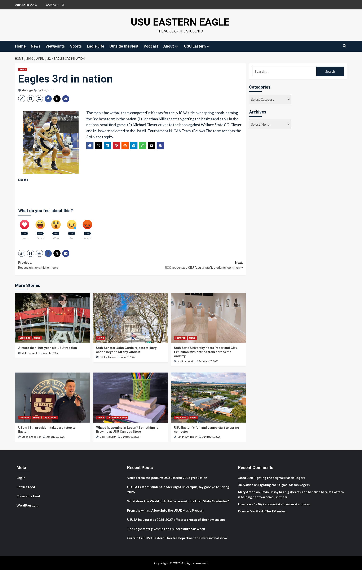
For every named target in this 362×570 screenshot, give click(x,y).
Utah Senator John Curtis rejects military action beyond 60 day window (126, 350)
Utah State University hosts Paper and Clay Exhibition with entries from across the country (205, 352)
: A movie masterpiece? (281, 504)
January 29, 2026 (55, 437)
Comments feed (28, 496)
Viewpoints (55, 46)
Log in (21, 478)
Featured (180, 338)
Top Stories (49, 417)
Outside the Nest (123, 46)
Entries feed (26, 487)
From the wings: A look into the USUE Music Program (165, 510)
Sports (76, 46)
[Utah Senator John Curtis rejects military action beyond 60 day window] (130, 318)
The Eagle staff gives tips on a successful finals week (166, 529)
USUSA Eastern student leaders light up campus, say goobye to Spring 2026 (178, 489)
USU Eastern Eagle (180, 22)
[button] (21, 98)
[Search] (344, 45)
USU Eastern (195, 46)
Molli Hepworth (30, 353)
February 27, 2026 (208, 361)
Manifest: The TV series (268, 511)
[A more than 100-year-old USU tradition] (52, 318)
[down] (176, 46)
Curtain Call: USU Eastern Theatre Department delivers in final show (177, 538)
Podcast (151, 46)
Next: (204, 265)
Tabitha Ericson (108, 357)
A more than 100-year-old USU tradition (47, 348)
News (35, 46)
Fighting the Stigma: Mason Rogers (280, 478)
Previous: (38, 265)
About (168, 46)
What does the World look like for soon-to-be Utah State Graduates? (178, 501)
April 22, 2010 (45, 90)
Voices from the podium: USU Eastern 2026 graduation (167, 478)
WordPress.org (28, 505)
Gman (242, 504)
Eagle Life (95, 46)
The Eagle (27, 90)
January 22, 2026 (130, 437)
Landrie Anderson (31, 437)
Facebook (51, 4)
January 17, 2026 (211, 437)
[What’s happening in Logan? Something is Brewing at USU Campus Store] (130, 397)
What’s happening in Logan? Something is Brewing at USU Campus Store (127, 430)
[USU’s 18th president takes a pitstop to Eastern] (52, 397)
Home (20, 46)
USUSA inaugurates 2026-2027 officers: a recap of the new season (176, 519)
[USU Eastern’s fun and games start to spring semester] (208, 397)
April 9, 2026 (127, 357)
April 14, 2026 (50, 353)
